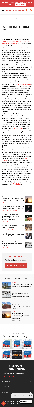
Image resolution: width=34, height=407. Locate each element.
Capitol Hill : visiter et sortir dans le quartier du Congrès (21, 305)
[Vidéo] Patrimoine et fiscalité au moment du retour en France (13, 235)
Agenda (5, 238)
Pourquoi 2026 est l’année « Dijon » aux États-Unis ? (13, 226)
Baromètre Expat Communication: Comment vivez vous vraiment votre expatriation (13, 198)
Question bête (7, 229)
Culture (5, 247)
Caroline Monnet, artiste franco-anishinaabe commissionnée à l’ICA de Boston (13, 243)
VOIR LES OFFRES (20, 4)
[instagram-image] (7, 344)
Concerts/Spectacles (10, 210)
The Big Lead (17, 184)
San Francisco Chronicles (23, 84)
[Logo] (15, 10)
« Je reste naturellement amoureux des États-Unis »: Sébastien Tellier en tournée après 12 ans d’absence (11, 216)
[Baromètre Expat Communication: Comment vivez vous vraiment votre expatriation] (6, 314)
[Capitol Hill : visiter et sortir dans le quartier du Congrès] (6, 305)
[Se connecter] (26, 10)
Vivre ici (5, 202)
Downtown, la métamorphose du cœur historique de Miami (22, 285)
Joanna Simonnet (17, 320)
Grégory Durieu (17, 288)
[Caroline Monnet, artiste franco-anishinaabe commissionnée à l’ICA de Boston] (6, 294)
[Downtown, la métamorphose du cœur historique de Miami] (6, 285)
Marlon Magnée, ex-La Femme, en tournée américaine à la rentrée (13, 207)
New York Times (21, 48)
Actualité (5, 34)
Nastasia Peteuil (17, 308)
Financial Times (18, 129)
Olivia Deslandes (17, 300)
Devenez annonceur (8, 376)
